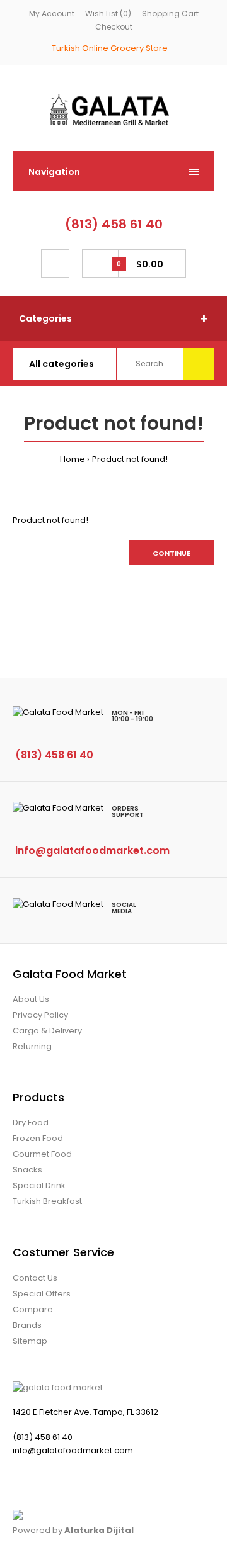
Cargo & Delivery (47, 1031)
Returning (32, 1046)
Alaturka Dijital (99, 1530)
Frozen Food (38, 1138)
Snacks (27, 1170)
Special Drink (39, 1185)
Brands (27, 1325)
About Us (31, 999)
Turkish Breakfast (47, 1201)
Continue (171, 553)
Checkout (113, 26)
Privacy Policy (40, 1015)
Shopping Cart (170, 13)
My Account (51, 13)
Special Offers (42, 1294)
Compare (33, 1309)
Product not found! (130, 459)
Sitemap (30, 1341)
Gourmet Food (42, 1154)
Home (72, 459)
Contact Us (35, 1278)
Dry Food (31, 1122)
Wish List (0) (108, 13)
